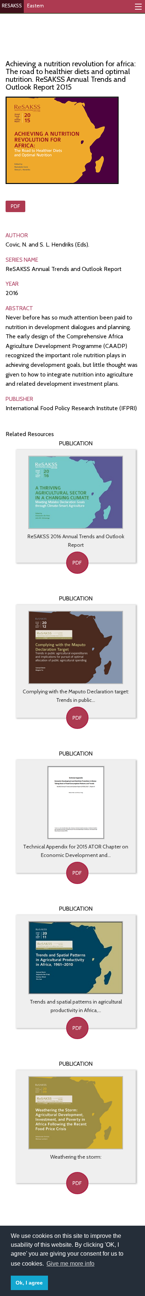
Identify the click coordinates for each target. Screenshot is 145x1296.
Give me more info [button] (70, 1263)
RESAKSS (12, 6)
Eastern (35, 6)
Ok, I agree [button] (29, 1283)
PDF (15, 206)
